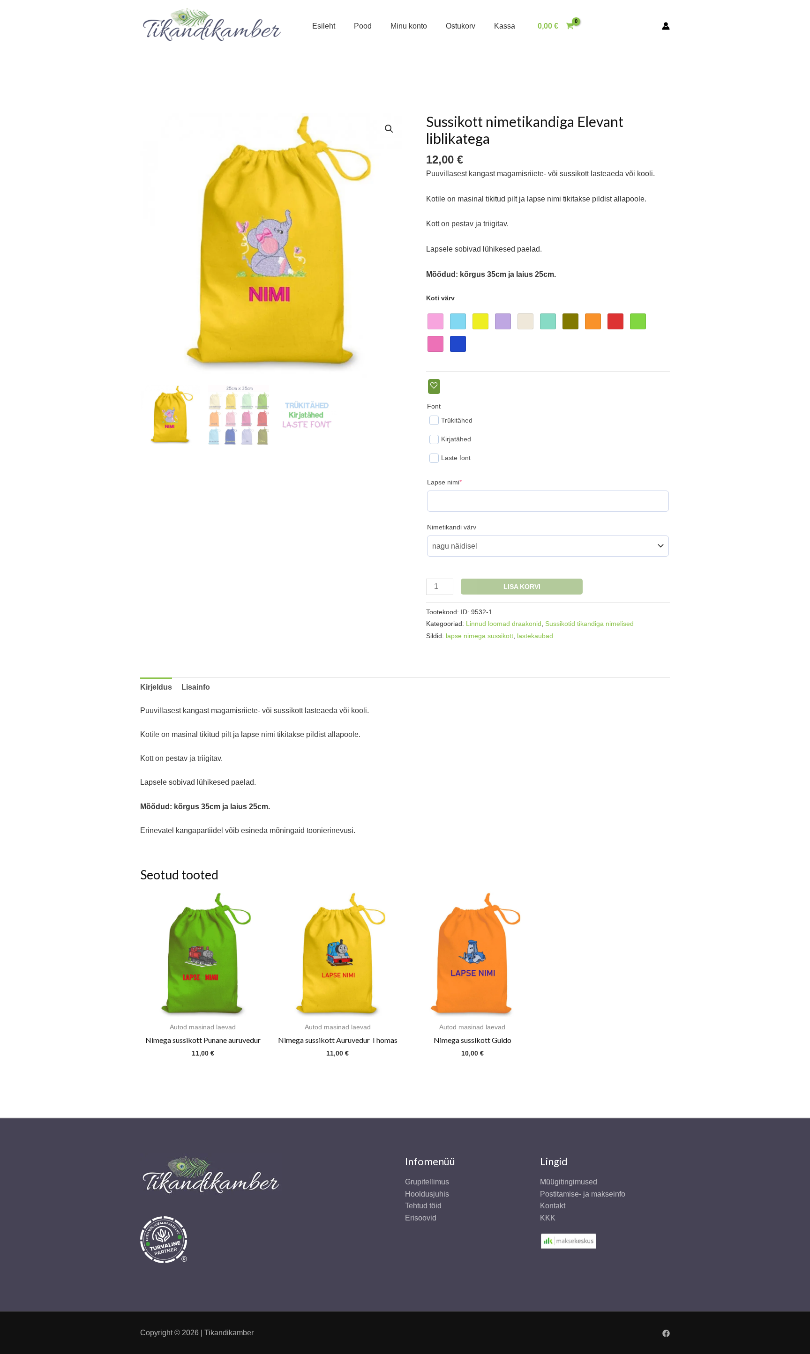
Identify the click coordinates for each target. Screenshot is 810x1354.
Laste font (456, 457)
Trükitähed (456, 420)
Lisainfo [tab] (195, 687)
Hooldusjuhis (427, 1194)
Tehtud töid (423, 1206)
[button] (389, 128)
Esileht (323, 26)
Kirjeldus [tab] (156, 687)
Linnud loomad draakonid (503, 623)
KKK (547, 1218)
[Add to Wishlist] (434, 386)
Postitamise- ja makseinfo (582, 1194)
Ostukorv (460, 26)
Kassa (504, 26)
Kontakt (552, 1206)
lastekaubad (535, 636)
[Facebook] (666, 1333)
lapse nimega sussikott (479, 636)
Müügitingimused (568, 1182)
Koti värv (440, 298)
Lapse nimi (459, 482)
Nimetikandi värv (451, 527)
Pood (363, 26)
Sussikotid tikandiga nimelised (589, 623)
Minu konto (408, 26)
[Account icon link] (666, 26)
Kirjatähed (456, 439)
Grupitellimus (427, 1182)
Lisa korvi (521, 586)
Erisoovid (420, 1218)
